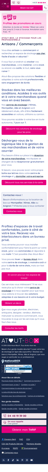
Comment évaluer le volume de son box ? (17, 388)
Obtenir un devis (13, 303)
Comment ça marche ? (32, 381)
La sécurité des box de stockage (13, 392)
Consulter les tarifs (14, 328)
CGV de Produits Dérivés (12, 444)
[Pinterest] (22, 460)
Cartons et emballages (36, 396)
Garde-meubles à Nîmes (34, 405)
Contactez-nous (14, 211)
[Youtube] (32, 460)
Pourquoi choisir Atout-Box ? (12, 381)
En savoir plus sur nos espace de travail (24, 276)
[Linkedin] (18, 460)
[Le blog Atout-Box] (4, 460)
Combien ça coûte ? (28, 385)
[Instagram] (27, 460)
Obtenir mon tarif (26, 8)
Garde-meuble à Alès (9, 409)
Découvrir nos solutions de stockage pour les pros (24, 130)
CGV (28, 439)
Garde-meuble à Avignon (28, 409)
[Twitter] (13, 460)
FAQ (21, 439)
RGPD (15, 448)
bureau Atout (30, 259)
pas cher (41, 53)
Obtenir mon (24, 429)
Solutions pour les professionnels (14, 396)
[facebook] (8, 460)
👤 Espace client (9, 439)
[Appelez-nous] (13, 3)
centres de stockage (16, 104)
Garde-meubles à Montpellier (12, 405)
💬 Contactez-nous (10, 452)
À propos (6, 448)
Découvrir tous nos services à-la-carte (24, 182)
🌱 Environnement (29, 448)
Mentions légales (33, 444)
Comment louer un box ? (11, 385)
